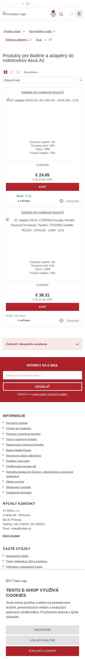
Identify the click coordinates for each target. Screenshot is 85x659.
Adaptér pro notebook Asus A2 (42, 92)
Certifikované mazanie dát (21, 466)
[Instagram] (27, 4)
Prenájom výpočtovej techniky (23, 433)
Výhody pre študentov (18, 428)
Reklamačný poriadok (18, 487)
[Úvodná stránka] (14, 14)
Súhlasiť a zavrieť (43, 650)
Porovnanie (72, 200)
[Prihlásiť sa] (74, 3)
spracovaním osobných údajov (49, 394)
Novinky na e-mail (42, 365)
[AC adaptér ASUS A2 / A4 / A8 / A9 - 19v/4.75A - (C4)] (42, 116)
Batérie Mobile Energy (18, 450)
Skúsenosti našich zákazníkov (23, 455)
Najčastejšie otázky (17, 555)
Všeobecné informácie (19, 492)
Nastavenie (42, 629)
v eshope (24, 200)
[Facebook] (22, 3)
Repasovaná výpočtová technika (24, 444)
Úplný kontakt (11, 535)
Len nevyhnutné (42, 640)
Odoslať (42, 386)
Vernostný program (17, 423)
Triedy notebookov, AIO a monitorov (26, 561)
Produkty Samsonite (17, 460)
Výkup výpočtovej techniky (21, 439)
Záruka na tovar (15, 481)
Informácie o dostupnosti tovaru (24, 566)
